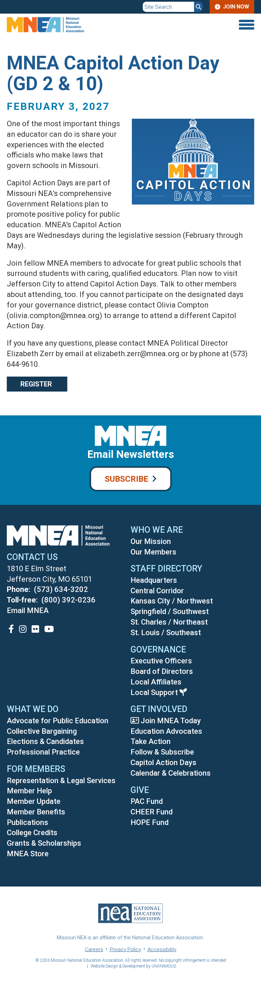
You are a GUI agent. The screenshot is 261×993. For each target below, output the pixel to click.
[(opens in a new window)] (11, 629)
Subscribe (126, 479)
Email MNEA (28, 610)
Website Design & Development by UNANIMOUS (133, 966)
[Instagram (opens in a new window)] (22, 629)
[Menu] (212, 25)
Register (37, 384)
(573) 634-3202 (61, 589)
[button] (188, 215)
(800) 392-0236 (68, 600)
